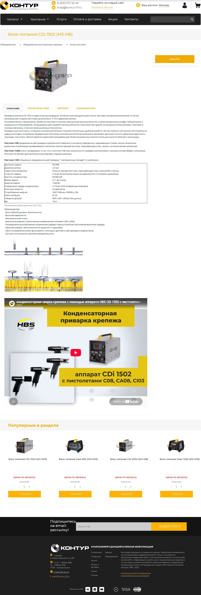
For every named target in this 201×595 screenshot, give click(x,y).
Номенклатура (86, 108)
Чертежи (62, 108)
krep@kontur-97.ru (69, 7)
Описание (13, 108)
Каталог (13, 19)
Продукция (96, 556)
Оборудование (111, 556)
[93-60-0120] (176, 445)
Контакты (131, 19)
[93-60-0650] (75, 445)
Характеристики (38, 108)
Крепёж (108, 552)
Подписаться (170, 526)
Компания (38, 19)
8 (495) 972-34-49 (68, 3)
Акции (113, 19)
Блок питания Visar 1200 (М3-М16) (180, 459)
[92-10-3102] (24, 445)
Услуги (62, 19)
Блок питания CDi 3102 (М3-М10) (27, 459)
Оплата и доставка (87, 19)
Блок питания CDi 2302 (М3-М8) (129, 459)
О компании (96, 552)
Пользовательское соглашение (135, 575)
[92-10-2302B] (125, 445)
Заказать (25, 494)
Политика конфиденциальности (136, 573)
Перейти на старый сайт (108, 2)
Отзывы (94, 575)
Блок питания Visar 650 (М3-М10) (78, 459)
